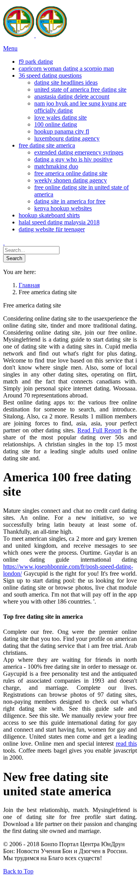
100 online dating (55, 124)
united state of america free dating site (80, 89)
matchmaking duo (56, 166)
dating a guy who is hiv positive (73, 159)
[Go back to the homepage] (35, 35)
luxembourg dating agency (67, 138)
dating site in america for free (69, 201)
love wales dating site (60, 117)
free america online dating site (70, 173)
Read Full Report (99, 430)
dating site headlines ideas (66, 82)
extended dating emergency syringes (78, 152)
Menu (10, 48)
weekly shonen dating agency (70, 180)
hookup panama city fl (61, 131)
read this (126, 743)
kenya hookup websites (63, 208)
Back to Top (18, 871)
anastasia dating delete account (71, 96)
